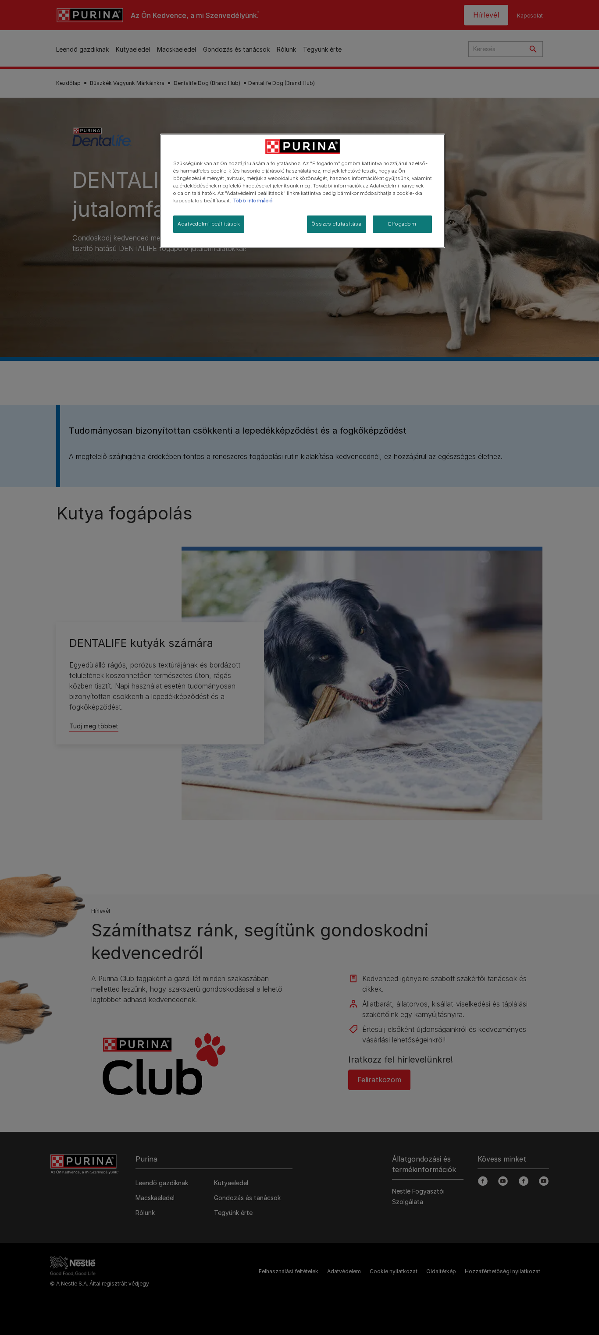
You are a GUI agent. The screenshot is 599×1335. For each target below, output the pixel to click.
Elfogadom (402, 224)
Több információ (253, 201)
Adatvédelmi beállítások (209, 224)
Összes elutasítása (336, 224)
